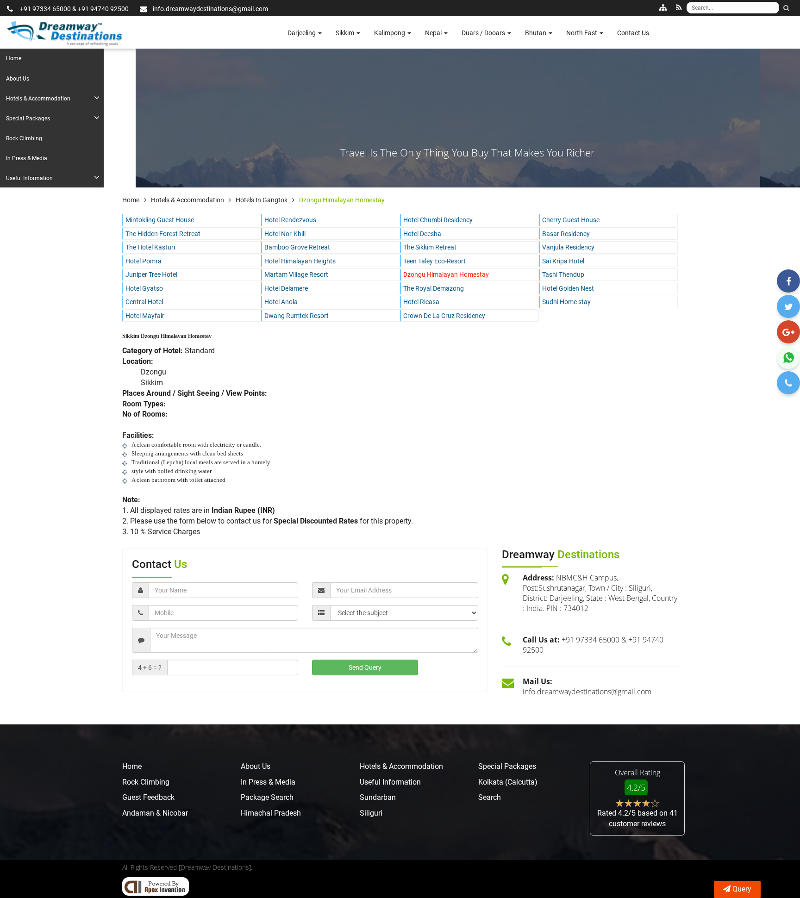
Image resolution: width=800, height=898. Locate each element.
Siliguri (371, 813)
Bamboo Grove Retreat (297, 247)
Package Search (267, 797)
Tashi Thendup (563, 274)
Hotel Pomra (143, 261)
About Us (17, 78)
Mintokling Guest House (159, 220)
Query (741, 889)
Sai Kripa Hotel (563, 261)
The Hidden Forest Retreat (162, 233)
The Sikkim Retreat (429, 247)
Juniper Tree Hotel (151, 274)
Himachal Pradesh (271, 813)
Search (489, 797)
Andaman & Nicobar (155, 813)
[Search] (786, 7)
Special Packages (28, 118)
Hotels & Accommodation (38, 98)
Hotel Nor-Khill (285, 233)
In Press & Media (26, 158)
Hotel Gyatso (144, 288)
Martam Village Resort (296, 274)
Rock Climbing (24, 138)
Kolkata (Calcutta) (508, 782)
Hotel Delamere (286, 288)
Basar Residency (566, 233)
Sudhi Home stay (566, 302)
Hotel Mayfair (144, 315)
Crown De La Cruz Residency (444, 315)
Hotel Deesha (422, 233)
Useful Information (29, 178)
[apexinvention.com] (155, 886)
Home (13, 58)
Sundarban (378, 797)
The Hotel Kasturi (150, 247)
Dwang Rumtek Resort (296, 315)
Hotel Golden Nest (568, 288)
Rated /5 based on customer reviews (637, 818)
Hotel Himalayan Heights (300, 261)
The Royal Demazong (433, 288)
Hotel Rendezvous (290, 220)
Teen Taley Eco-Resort (434, 261)
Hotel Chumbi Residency (438, 220)
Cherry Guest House (571, 220)
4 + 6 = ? (150, 667)
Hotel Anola (281, 302)
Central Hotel (144, 302)
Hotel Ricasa (421, 302)
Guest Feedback (148, 797)
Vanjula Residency (568, 247)
